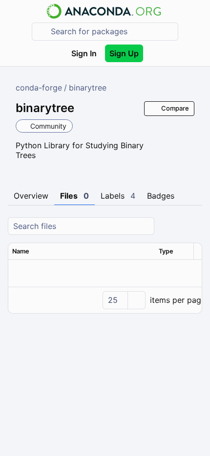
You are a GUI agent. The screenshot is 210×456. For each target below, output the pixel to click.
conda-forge (39, 87)
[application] (105, 300)
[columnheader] (81, 251)
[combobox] (112, 31)
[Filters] (193, 226)
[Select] (136, 300)
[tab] (31, 196)
